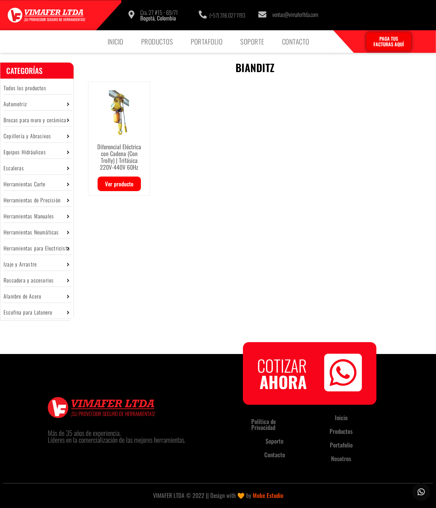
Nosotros (341, 458)
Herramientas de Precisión (32, 200)
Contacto (295, 41)
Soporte (252, 41)
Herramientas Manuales (29, 216)
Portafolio (206, 41)
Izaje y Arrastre (20, 264)
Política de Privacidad (263, 424)
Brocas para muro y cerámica (35, 120)
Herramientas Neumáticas (31, 232)
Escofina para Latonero (28, 312)
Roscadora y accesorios (29, 280)
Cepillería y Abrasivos (27, 136)
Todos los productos (25, 88)
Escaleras (14, 168)
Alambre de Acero (22, 296)
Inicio (115, 41)
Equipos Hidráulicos (25, 152)
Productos (157, 41)
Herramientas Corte (25, 184)
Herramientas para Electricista (37, 248)
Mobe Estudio (268, 495)
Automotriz (15, 104)
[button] (421, 492)
